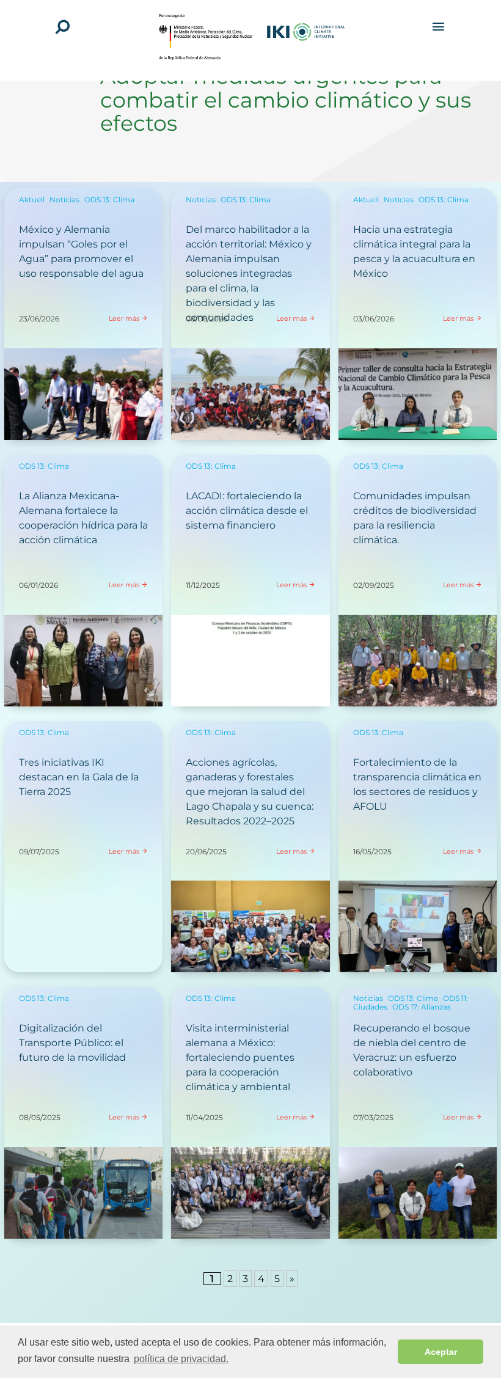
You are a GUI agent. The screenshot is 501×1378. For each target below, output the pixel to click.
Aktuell (32, 199)
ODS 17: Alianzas (421, 1006)
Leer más (124, 318)
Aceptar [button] (441, 1352)
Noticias (64, 199)
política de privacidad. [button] (181, 1359)
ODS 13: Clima (109, 199)
